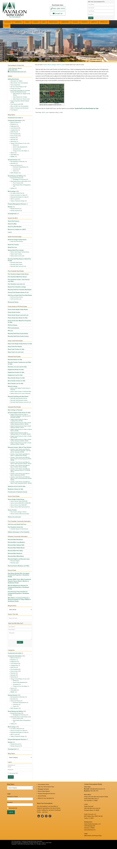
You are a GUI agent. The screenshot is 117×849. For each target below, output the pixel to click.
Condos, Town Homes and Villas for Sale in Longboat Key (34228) (20, 454)
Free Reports (14, 110)
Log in (43, 842)
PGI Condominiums (13, 328)
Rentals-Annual (14, 208)
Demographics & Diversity (17, 161)
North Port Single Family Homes (17, 239)
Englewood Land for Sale (15, 375)
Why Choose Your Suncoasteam (19, 83)
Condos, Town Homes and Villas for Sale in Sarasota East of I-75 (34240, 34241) (20, 470)
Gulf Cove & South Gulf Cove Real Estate (20, 295)
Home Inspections (15, 84)
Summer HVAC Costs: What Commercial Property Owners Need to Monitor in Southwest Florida (19, 581)
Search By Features (13, 221)
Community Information (15, 120)
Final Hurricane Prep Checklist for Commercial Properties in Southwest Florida (18, 593)
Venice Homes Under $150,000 (18, 501)
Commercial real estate (14, 117)
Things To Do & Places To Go (18, 143)
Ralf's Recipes (14, 172)
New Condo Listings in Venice (18, 512)
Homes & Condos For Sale (17, 195)
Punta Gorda (13, 135)
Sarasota (12, 139)
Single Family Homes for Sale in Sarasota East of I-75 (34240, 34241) (20, 433)
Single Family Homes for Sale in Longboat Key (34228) (19, 420)
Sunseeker (16, 149)
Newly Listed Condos (16, 254)
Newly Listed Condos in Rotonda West (20, 391)
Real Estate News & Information (19, 181)
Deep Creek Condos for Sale (16, 349)
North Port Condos (13, 244)
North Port (13, 132)
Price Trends (16, 183)
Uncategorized (12, 213)
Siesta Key (13, 141)
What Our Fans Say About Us (46, 798)
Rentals (10, 206)
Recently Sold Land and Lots (18, 266)
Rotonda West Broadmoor (15, 539)
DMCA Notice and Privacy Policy (93, 835)
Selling (12, 188)
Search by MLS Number (14, 226)
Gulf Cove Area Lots (15, 299)
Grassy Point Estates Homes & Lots (18, 292)
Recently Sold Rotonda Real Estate (18, 396)
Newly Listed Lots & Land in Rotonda (20, 393)
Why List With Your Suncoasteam (19, 106)
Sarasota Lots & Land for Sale (16, 486)
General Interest (12, 159)
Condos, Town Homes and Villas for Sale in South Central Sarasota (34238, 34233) (21, 478)
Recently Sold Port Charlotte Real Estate (19, 289)
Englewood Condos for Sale (16, 372)
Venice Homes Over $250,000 (18, 505)
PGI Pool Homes (12, 325)
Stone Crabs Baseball (19, 147)
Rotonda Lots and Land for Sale (17, 366)
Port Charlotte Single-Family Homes (18, 274)
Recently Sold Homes (16, 262)
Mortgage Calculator (43, 789)
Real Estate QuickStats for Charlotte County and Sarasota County (20, 91)
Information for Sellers (16, 81)
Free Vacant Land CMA (16, 104)
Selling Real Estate (13, 79)
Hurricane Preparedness (19, 167)
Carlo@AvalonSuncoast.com (17, 71)
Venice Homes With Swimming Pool (20, 507)
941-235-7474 (58, 8)
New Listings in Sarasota (15, 410)
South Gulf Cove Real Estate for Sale (86, 108)
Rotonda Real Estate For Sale (18, 197)
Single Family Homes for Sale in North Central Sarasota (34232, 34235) (20, 423)
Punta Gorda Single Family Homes (18, 309)
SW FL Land (45, 112)
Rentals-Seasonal (15, 210)
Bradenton (13, 124)
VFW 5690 (13, 154)
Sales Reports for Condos (20, 97)
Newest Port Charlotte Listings (17, 287)
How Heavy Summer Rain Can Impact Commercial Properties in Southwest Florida (18, 575)
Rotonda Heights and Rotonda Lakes (19, 559)
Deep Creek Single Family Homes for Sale (20, 343)
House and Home (15, 165)
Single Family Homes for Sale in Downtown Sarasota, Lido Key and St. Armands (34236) (20, 416)
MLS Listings (12, 191)
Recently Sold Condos (16, 264)
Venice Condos (12, 510)
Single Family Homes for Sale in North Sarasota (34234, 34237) (20, 426)
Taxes (14, 170)
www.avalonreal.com (89, 829)
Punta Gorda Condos (14, 312)
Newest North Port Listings (16, 250)
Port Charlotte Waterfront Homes (17, 276)
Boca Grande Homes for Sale (16, 378)
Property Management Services (17, 204)
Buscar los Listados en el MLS (17, 229)
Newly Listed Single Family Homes (19, 252)
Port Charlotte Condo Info (15, 527)
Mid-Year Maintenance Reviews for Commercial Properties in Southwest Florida (18, 587)
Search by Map (12, 223)
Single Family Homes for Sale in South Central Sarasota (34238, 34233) (20, 440)
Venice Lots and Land (14, 517)
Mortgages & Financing (19, 179)
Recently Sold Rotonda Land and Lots (20, 402)
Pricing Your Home (15, 88)
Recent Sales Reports (44, 791)
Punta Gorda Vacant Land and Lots (18, 315)
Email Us (58, 13)
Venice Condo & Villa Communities (19, 513)
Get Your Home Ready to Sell (18, 86)
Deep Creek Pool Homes (15, 346)
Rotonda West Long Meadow (16, 542)
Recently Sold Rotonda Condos (18, 400)
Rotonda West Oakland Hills (16, 545)
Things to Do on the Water (20, 150)
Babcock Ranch (14, 122)
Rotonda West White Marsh (16, 556)
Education (13, 163)
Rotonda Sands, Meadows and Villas (18, 566)
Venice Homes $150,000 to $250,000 (20, 503)
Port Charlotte (14, 133)
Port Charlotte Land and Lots (16, 284)
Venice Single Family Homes (16, 499)
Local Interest (14, 128)
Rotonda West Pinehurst (15, 553)
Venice (12, 152)
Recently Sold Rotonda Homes (18, 398)
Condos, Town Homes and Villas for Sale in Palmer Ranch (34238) (20, 466)
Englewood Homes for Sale (16, 369)
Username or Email (11, 765)
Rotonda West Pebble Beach (16, 547)
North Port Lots (12, 247)
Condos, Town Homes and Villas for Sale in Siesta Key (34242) (20, 474)
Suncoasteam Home (43, 784)
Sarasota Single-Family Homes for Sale (19, 412)
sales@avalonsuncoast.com (97, 789)
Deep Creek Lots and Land (15, 352)
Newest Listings (12, 386)
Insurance (15, 169)
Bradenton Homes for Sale (15, 489)
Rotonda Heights (15, 560)
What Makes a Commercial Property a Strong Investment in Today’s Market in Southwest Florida (19, 599)
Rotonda (12, 137)
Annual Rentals (42, 796)
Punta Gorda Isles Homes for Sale (17, 318)
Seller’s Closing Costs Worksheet (19, 108)
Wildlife (12, 156)
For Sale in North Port (16, 193)
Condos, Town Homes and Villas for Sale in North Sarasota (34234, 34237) (20, 462)
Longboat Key (14, 130)
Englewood (13, 126)
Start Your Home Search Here (46, 786)
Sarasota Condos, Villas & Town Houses (19, 447)
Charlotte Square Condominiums (19, 529)
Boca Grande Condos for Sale (16, 380)
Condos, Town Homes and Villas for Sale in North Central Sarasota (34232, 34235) (21, 459)
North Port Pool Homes (16, 241)
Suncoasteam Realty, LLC (29, 844)
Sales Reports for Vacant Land (21, 99)
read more (45, 812)
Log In (10, 232)
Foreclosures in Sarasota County (17, 492)
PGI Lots (10, 330)
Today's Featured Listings (17, 201)
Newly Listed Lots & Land (17, 255)
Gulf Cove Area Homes (16, 297)
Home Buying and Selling (15, 176)
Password (10, 769)
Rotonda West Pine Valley (15, 550)
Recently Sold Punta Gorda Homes (18, 333)
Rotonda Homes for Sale (15, 359)
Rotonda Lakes (14, 562)
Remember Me (14, 773)
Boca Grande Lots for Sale (15, 383)
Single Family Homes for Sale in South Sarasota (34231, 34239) (20, 443)
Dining (14, 145)
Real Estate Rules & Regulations (22, 185)
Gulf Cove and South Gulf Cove (17, 524)
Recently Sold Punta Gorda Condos (18, 336)
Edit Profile (48, 842)
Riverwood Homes (13, 302)
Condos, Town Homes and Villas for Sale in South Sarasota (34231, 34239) (21, 482)
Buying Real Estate (15, 177)
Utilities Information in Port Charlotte (18, 532)
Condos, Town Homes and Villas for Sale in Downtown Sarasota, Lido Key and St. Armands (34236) (20, 451)
